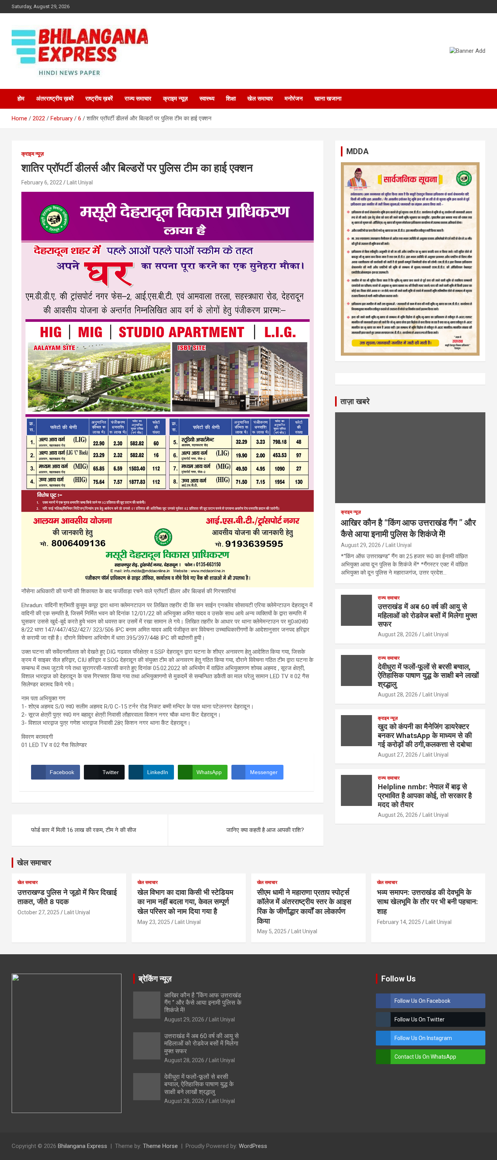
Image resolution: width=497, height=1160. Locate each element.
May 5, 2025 (272, 931)
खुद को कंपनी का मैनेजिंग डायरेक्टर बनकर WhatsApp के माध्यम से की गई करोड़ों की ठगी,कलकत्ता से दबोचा (425, 735)
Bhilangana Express (82, 1146)
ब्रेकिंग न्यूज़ (155, 978)
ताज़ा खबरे (355, 401)
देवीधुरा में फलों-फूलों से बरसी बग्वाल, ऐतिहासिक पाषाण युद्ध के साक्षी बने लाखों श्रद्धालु (428, 675)
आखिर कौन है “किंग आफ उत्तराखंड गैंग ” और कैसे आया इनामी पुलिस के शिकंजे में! (203, 1003)
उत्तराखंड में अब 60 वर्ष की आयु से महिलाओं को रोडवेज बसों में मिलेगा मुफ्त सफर (427, 615)
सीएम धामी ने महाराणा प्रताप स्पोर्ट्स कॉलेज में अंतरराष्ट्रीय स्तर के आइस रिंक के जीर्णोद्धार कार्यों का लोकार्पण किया (304, 907)
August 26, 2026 (398, 815)
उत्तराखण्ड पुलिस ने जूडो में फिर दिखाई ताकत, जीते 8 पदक (67, 897)
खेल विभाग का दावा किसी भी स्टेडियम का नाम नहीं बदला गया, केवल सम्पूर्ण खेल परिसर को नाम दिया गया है (185, 902)
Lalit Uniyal (80, 182)
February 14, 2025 (399, 922)
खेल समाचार (260, 98)
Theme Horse (160, 1146)
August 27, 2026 (398, 755)
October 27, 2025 (38, 912)
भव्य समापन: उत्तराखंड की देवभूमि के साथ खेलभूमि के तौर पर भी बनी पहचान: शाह (427, 902)
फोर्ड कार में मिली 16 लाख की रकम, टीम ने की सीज (83, 830)
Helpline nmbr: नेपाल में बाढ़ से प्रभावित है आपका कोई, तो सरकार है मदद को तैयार (425, 795)
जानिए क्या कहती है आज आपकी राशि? (265, 830)
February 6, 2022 (41, 182)
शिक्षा (231, 98)
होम (20, 98)
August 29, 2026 (361, 545)
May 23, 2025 (153, 922)
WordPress (253, 1146)
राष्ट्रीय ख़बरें (99, 98)
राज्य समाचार (138, 98)
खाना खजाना (328, 98)
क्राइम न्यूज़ (175, 98)
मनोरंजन (294, 98)
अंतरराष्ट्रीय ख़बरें (55, 98)
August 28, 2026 (398, 634)
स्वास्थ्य (207, 98)
